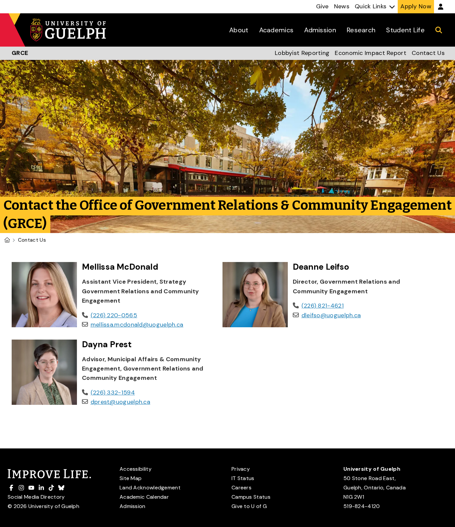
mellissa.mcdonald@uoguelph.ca (137, 325)
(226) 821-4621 (322, 306)
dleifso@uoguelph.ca (331, 315)
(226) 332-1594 (113, 392)
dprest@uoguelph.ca (120, 402)
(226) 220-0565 (114, 315)
